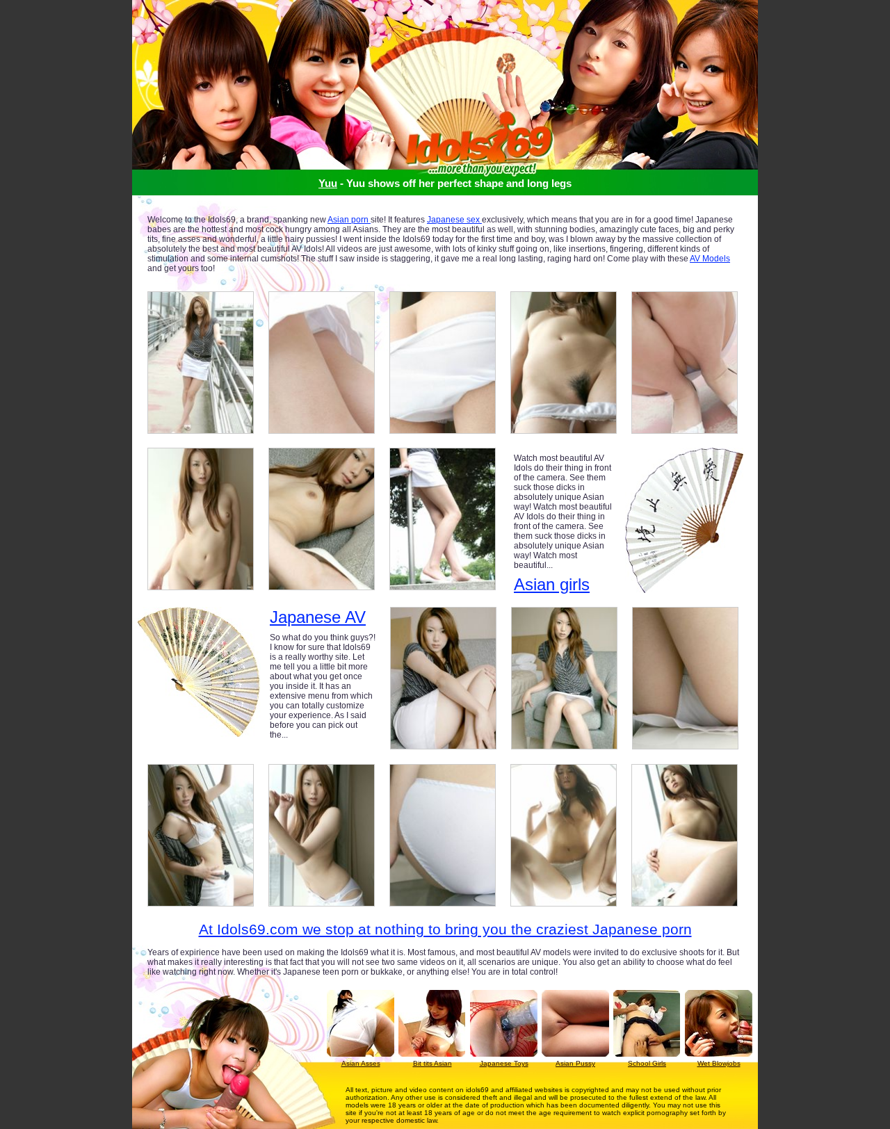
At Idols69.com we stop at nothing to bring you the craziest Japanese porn (445, 929)
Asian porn (349, 220)
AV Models (710, 258)
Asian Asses (360, 1063)
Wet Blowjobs (719, 1063)
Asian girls (552, 584)
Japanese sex (454, 220)
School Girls (647, 1063)
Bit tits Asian (432, 1063)
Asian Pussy (575, 1063)
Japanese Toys (504, 1063)
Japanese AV (318, 617)
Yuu (327, 183)
